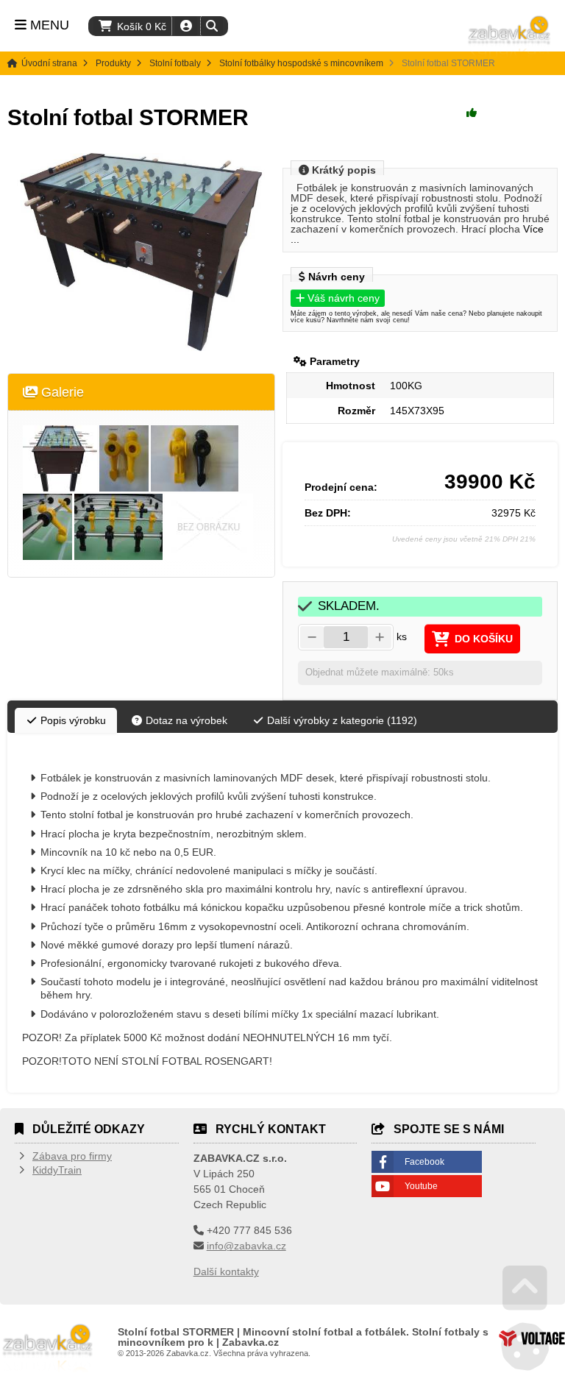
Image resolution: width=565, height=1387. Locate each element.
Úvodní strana (510, 37)
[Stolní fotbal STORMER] (141, 252)
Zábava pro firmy (72, 1156)
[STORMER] (60, 458)
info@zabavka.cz (246, 1246)
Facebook (424, 1162)
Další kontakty (226, 1271)
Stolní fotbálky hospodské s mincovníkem (301, 63)
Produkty (113, 63)
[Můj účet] (186, 26)
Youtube (421, 1186)
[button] (211, 26)
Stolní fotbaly (175, 63)
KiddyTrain (57, 1170)
